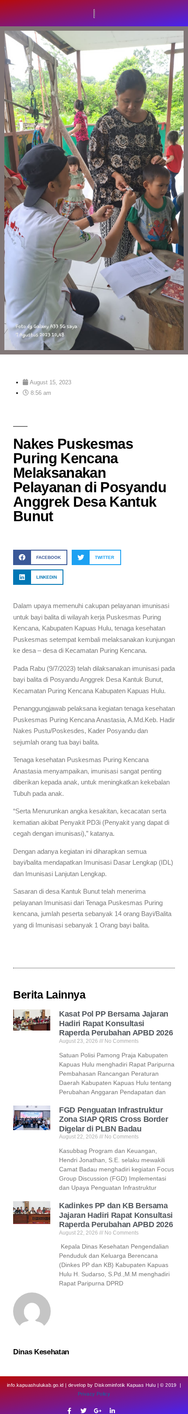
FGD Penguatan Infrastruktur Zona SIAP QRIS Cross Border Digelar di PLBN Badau (113, 1119)
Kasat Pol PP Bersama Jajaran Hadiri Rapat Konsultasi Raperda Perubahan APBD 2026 (116, 1023)
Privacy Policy (94, 1393)
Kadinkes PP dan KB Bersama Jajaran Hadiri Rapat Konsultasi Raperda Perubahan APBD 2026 (116, 1215)
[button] (40, 557)
